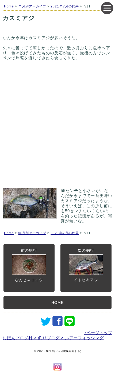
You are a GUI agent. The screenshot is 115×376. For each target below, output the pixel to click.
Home (9, 6)
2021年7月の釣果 (65, 6)
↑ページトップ (98, 332)
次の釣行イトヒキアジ (86, 265)
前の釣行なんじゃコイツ (29, 265)
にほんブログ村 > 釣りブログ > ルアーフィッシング (53, 338)
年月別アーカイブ (32, 6)
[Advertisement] (57, 127)
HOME (57, 302)
